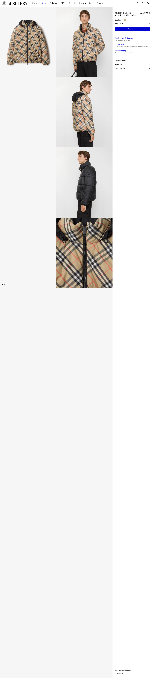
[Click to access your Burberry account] (142, 3)
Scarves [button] (82, 3)
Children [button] (53, 3)
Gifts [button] (63, 3)
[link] (123, 670)
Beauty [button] (100, 3)
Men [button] (44, 3)
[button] (132, 29)
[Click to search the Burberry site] (137, 3)
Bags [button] (91, 3)
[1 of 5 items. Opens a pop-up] (28, 42)
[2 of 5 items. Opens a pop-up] (84, 42)
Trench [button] (72, 3)
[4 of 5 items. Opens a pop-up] (56, 182)
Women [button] (35, 3)
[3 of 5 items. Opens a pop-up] (56, 112)
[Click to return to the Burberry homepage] (18, 3)
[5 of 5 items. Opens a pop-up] (56, 253)
